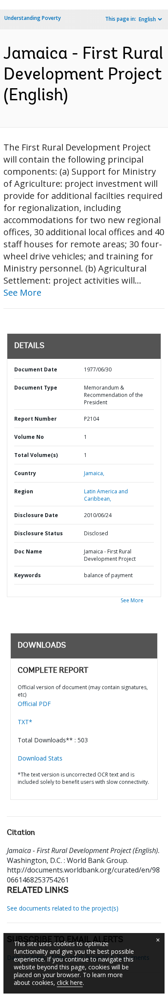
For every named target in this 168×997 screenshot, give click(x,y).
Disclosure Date (36, 515)
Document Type (35, 387)
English (147, 19)
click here (70, 982)
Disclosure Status (38, 533)
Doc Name (28, 551)
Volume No (29, 437)
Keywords (27, 575)
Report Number (35, 418)
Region (23, 491)
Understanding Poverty (32, 18)
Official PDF (34, 704)
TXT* (25, 722)
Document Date (35, 369)
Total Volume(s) (36, 455)
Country (25, 473)
